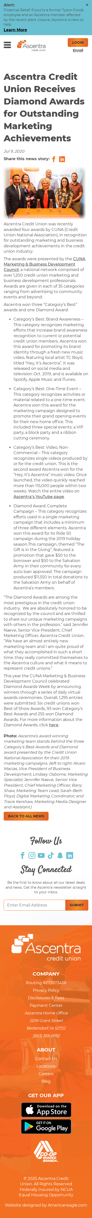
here (53, 725)
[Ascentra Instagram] (31, 855)
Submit (77, 905)
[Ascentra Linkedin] (69, 855)
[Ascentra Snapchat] (60, 855)
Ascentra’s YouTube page (38, 496)
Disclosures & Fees (46, 998)
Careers (46, 1074)
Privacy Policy (46, 990)
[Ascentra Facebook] (22, 855)
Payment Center (46, 1005)
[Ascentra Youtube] (41, 855)
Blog (46, 1081)
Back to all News (26, 816)
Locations (46, 1066)
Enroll (78, 50)
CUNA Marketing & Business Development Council (44, 264)
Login (78, 42)
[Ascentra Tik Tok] (50, 855)
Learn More (15, 30)
